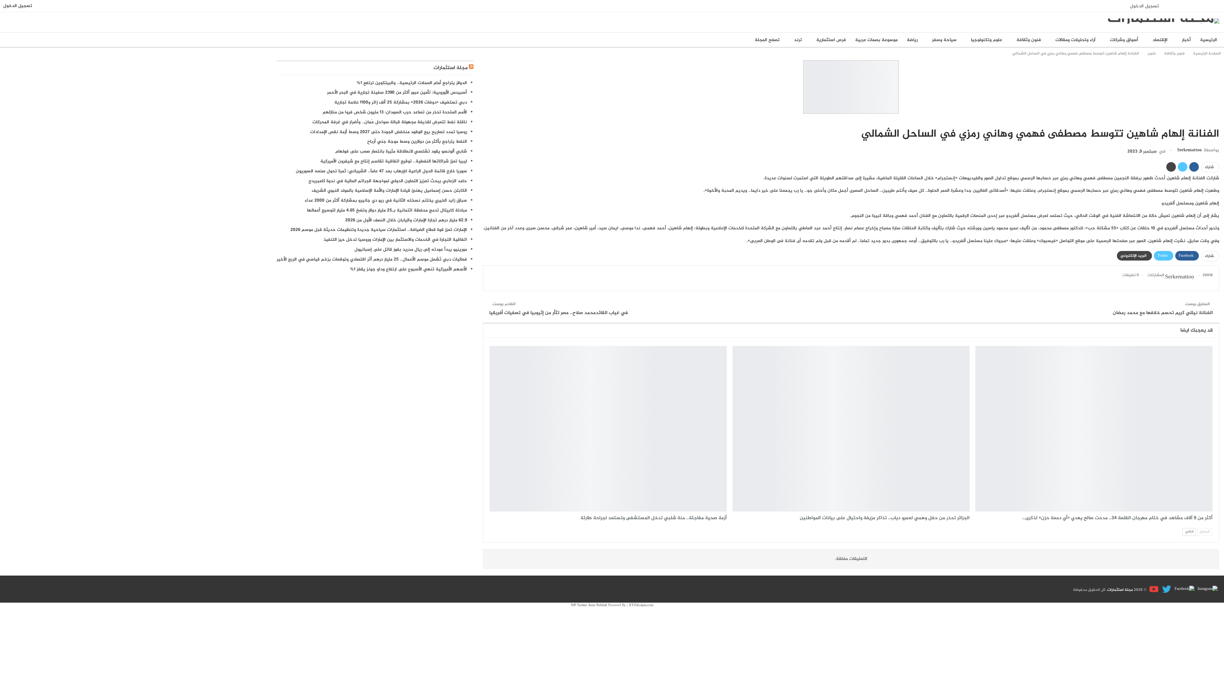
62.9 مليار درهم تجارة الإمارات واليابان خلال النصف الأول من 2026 (406, 220)
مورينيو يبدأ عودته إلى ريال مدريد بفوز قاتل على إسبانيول (410, 249)
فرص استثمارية (831, 40)
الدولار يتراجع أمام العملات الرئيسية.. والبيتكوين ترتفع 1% (412, 83)
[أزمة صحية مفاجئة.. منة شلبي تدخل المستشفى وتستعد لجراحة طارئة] (608, 429)
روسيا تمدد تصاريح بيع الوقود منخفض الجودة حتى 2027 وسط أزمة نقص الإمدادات (388, 132)
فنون (1217, 120)
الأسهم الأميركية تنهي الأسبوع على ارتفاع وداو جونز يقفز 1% (408, 269)
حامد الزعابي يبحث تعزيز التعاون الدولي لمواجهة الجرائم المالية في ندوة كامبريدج (388, 181)
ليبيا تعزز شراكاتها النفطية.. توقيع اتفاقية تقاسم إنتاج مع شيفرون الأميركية (393, 161)
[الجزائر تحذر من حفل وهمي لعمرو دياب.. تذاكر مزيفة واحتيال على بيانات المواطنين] (851, 429)
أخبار (1186, 40)
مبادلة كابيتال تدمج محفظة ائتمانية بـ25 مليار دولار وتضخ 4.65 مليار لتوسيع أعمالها (387, 210)
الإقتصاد (1160, 40)
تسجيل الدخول (1144, 6)
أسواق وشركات (1124, 40)
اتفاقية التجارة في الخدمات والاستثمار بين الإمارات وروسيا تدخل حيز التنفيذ (395, 239)
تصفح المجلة (767, 40)
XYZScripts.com (641, 605)
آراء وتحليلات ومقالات (1075, 40)
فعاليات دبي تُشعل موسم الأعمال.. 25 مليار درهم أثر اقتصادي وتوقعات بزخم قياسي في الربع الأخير (372, 259)
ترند (798, 40)
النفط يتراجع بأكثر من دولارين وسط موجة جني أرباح (417, 141)
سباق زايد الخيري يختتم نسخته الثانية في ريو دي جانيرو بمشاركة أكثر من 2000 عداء (386, 200)
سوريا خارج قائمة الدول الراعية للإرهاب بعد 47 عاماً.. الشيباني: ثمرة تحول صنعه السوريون (381, 171)
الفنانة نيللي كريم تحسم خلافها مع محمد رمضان (1163, 313)
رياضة (912, 40)
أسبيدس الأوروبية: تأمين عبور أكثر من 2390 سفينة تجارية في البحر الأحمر (397, 92)
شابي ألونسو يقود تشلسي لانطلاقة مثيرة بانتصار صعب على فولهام (401, 151)
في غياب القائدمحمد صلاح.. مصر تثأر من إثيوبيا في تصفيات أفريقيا (558, 313)
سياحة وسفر (944, 40)
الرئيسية (1208, 40)
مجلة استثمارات (450, 68)
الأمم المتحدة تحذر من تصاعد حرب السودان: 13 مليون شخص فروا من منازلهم (395, 112)
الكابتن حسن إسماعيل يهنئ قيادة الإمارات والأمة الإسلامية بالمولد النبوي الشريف (389, 190)
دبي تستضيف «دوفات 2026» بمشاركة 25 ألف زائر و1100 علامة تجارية (400, 102)
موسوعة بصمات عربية (876, 40)
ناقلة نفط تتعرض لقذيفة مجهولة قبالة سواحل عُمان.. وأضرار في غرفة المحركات (389, 122)
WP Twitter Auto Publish (589, 605)
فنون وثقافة (1028, 40)
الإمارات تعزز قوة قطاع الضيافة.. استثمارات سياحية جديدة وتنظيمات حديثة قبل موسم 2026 (378, 229)
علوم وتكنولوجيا (986, 40)
